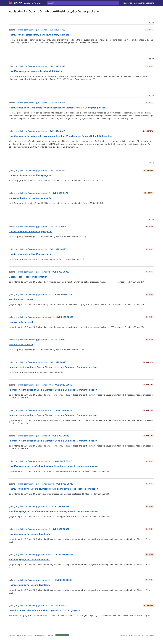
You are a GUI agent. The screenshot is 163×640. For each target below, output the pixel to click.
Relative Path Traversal (21, 299)
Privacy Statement (40, 635)
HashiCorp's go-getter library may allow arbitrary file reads (39, 34)
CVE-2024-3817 (57, 131)
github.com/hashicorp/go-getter (32, 30)
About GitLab (21, 635)
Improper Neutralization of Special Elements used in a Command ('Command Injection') (53, 367)
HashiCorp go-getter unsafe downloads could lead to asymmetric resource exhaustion (53, 466)
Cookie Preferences (62, 635)
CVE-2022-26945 (58, 362)
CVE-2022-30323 (58, 249)
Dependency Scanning (144, 3)
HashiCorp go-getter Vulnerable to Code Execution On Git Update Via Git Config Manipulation (57, 107)
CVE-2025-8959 (57, 66)
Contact (51, 635)
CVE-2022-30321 (58, 226)
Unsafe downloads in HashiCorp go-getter (30, 231)
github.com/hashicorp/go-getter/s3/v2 (35, 294)
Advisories (127, 3)
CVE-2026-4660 (57, 30)
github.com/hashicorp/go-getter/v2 (34, 193)
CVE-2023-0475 (57, 170)
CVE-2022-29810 (58, 605)
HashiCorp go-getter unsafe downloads (29, 534)
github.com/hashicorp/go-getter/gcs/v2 (36, 317)
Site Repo (12, 635)
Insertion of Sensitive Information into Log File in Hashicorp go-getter (45, 610)
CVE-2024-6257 (57, 103)
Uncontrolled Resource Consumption (28, 277)
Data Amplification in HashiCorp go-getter (30, 175)
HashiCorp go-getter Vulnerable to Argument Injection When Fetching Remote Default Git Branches (60, 136)
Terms (30, 635)
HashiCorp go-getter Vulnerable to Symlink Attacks (35, 71)
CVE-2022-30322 (60, 272)
